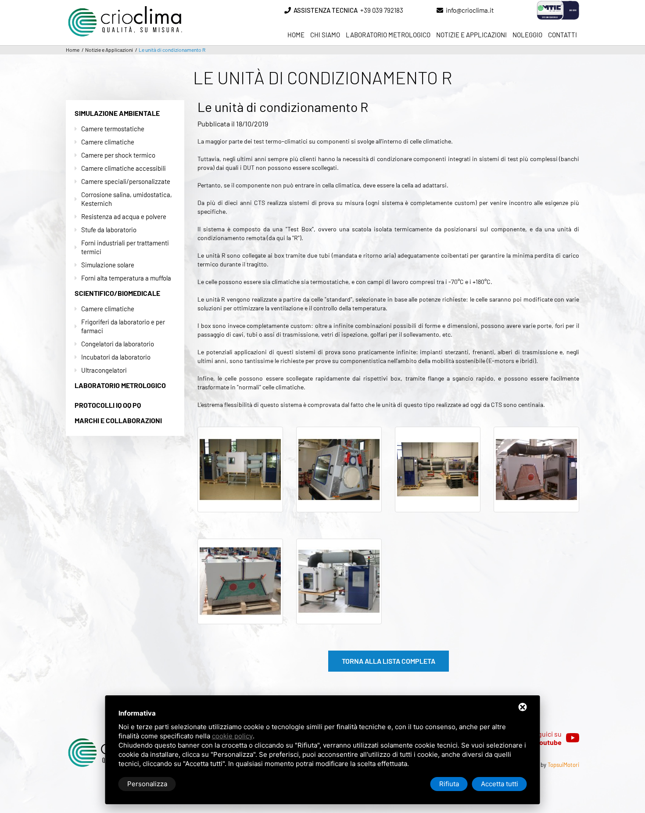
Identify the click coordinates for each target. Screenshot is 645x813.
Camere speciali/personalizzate (125, 181)
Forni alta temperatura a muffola (126, 278)
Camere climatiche (107, 142)
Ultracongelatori (104, 370)
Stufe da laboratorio (108, 230)
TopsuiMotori (563, 764)
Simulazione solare (107, 265)
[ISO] (544, 10)
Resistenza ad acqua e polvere (123, 216)
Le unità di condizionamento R (172, 50)
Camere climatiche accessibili (123, 168)
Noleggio (527, 35)
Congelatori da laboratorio (117, 344)
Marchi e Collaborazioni (118, 420)
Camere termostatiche (112, 129)
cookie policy (232, 736)
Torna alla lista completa (388, 661)
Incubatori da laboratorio (115, 357)
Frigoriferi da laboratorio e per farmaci (123, 326)
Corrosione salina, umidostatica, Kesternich (126, 199)
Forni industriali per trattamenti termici (125, 247)
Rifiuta (449, 784)
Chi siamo (325, 35)
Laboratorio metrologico (388, 35)
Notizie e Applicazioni (471, 35)
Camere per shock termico (118, 155)
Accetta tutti (499, 784)
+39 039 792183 (348, 10)
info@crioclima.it (470, 10)
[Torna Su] (604, 752)
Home (296, 35)
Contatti (562, 35)
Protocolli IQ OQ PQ (108, 405)
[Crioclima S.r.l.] (125, 7)
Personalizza (147, 784)
